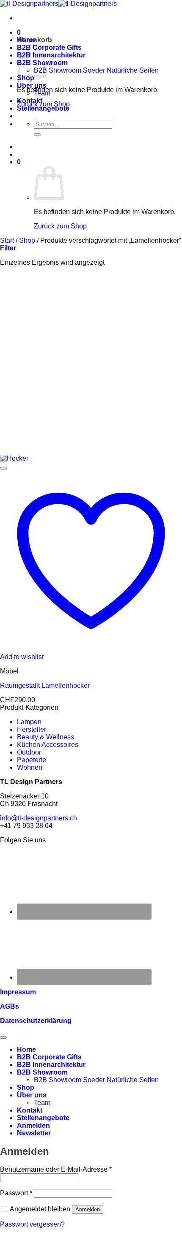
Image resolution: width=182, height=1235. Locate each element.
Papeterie (31, 759)
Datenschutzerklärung (36, 1020)
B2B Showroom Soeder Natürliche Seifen (96, 70)
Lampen (29, 721)
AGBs (9, 1006)
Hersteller (31, 729)
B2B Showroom (42, 1072)
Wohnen (29, 767)
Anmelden (87, 1209)
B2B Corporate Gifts (49, 47)
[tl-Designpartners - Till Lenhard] (58, 3)
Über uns (32, 85)
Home (26, 39)
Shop (25, 77)
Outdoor (29, 752)
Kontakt (29, 100)
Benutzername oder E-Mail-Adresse (56, 1169)
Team (42, 93)
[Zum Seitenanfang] (3, 1037)
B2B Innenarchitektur (51, 55)
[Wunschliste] (3, 468)
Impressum (18, 992)
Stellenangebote (43, 108)
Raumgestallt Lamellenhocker (45, 685)
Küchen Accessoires (47, 744)
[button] (19, 32)
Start (7, 240)
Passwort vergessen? (32, 1224)
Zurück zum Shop (43, 104)
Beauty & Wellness (45, 737)
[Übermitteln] (37, 134)
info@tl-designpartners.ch (38, 818)
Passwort (16, 1193)
